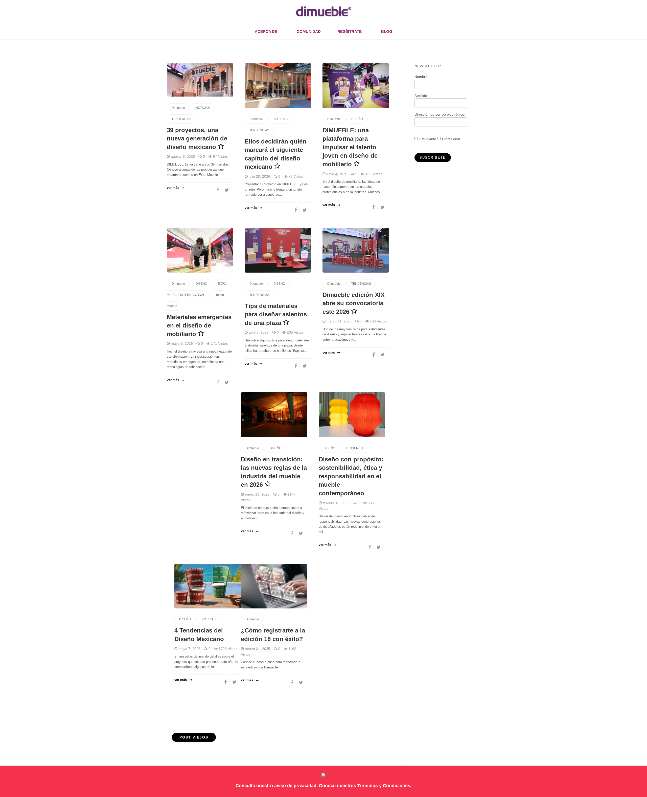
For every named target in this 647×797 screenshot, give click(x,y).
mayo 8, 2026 (182, 343)
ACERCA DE (266, 31)
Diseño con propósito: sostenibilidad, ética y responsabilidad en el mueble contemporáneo (351, 476)
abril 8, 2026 (259, 332)
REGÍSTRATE (349, 31)
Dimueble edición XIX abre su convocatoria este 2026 (353, 303)
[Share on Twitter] (227, 190)
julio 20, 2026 (259, 176)
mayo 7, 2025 (189, 649)
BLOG (386, 31)
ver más (173, 188)
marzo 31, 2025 (257, 649)
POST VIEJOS (193, 737)
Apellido (420, 96)
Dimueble (178, 108)
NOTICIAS (203, 108)
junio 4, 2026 (337, 174)
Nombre (420, 77)
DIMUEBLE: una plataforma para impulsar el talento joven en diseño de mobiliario (350, 147)
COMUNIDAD (309, 31)
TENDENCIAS (181, 119)
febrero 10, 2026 (336, 503)
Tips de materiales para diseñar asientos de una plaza (276, 314)
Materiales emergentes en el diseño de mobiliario (199, 325)
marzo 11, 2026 (339, 321)
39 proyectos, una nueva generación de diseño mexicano (197, 138)
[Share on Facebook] (218, 190)
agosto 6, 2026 (183, 156)
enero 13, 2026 (257, 494)
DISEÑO (357, 119)
